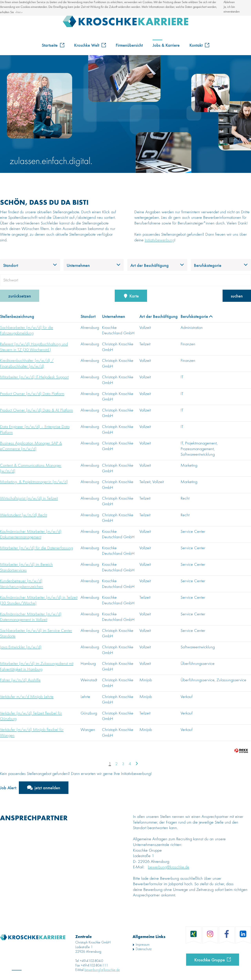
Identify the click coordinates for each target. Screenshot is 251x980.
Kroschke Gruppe (209, 960)
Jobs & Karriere (166, 45)
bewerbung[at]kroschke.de (102, 970)
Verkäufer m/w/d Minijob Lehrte (27, 697)
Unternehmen (113, 316)
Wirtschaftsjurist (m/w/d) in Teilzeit (29, 498)
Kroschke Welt (87, 45)
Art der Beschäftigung (158, 316)
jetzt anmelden (47, 787)
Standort (88, 316)
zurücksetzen (19, 296)
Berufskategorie (194, 316)
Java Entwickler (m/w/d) (20, 647)
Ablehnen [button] (229, 2)
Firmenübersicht (129, 45)
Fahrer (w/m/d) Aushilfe (20, 680)
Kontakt (196, 45)
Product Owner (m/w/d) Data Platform (32, 394)
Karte (133, 296)
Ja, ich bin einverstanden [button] (232, 9)
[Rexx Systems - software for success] (241, 750)
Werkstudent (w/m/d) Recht (23, 515)
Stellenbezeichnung (17, 316)
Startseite (50, 45)
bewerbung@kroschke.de (168, 867)
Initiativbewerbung (159, 240)
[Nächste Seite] (136, 764)
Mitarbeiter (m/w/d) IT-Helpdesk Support (34, 377)
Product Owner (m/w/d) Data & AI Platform (36, 410)
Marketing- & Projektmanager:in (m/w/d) (34, 482)
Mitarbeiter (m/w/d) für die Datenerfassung (36, 548)
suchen (237, 296)
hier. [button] (18, 12)
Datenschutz (144, 949)
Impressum (143, 944)
